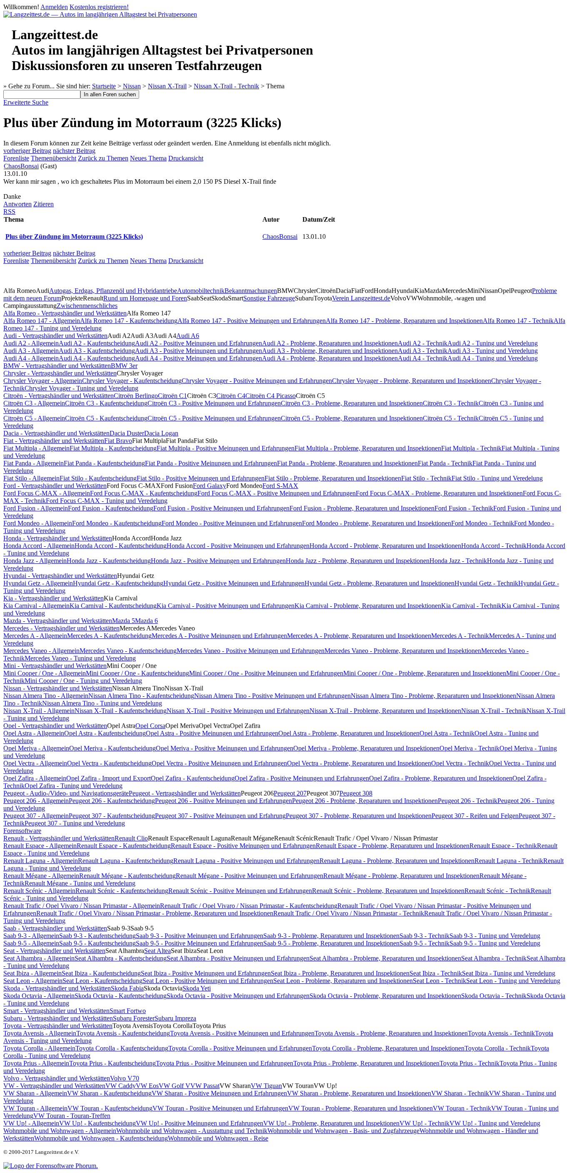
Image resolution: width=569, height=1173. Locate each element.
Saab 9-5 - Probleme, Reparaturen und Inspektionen (331, 943)
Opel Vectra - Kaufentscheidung (109, 763)
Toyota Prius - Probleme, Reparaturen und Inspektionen (366, 1063)
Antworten (17, 204)
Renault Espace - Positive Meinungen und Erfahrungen (243, 845)
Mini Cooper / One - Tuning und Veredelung (83, 680)
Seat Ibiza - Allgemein (32, 973)
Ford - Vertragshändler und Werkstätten (55, 485)
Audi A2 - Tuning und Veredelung (492, 343)
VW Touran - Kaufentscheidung (109, 1108)
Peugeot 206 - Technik (467, 800)
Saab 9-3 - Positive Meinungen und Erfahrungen (199, 935)
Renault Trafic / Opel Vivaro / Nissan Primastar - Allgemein (81, 905)
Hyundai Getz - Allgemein (38, 583)
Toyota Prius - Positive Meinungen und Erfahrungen (224, 1063)
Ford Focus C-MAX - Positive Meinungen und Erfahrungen (276, 493)
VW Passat (205, 1085)
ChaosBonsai (21, 166)
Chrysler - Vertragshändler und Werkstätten (60, 373)
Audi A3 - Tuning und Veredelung (492, 350)
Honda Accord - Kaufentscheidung (121, 545)
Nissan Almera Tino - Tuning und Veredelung (102, 703)
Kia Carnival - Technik (471, 605)
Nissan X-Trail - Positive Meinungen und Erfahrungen (238, 710)
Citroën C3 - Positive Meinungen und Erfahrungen (214, 403)
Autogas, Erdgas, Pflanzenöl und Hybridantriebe (113, 290)
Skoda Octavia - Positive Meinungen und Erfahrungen (238, 995)
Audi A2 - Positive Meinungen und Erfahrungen (198, 343)
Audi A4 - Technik (422, 358)
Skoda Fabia (127, 988)
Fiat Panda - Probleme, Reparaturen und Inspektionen (347, 463)
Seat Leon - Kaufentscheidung (102, 980)
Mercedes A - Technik (460, 635)
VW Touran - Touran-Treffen (71, 1115)
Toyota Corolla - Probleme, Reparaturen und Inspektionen (388, 1048)
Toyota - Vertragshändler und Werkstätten (57, 1025)
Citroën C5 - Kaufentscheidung (106, 418)
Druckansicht (185, 158)
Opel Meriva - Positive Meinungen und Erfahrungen (224, 748)
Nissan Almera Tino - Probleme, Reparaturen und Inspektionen (433, 695)
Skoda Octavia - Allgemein (39, 995)
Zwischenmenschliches (87, 305)
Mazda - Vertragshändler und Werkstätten (57, 620)
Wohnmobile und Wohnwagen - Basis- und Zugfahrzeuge (343, 1130)
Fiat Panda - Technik (445, 463)
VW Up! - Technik (424, 1123)
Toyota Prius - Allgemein (36, 1063)
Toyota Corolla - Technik (497, 1048)
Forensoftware (22, 830)
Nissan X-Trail (167, 86)
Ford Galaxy (209, 485)
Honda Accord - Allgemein (39, 545)
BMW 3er (124, 365)
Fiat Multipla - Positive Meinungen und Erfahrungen (225, 448)
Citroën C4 (230, 395)
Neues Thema (148, 158)
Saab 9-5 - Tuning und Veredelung (494, 943)
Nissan (132, 86)
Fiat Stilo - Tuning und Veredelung (497, 478)
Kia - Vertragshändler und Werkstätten (53, 598)
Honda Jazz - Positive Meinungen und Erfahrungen (218, 560)
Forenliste (16, 158)
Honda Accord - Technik (494, 545)
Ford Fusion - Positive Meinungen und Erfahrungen (221, 508)
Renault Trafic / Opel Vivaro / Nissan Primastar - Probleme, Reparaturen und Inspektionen (154, 913)
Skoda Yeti (196, 988)
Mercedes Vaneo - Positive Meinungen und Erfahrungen (250, 650)
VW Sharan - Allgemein (35, 1093)
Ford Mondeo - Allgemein (37, 523)
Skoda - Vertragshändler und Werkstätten (57, 988)
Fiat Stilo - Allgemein (31, 478)
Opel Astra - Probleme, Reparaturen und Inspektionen (348, 733)
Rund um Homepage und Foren (145, 298)
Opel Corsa (150, 725)
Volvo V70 (124, 1078)
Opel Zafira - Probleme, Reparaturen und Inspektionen (440, 778)
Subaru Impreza (175, 1018)
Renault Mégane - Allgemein (41, 875)
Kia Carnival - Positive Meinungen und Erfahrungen (225, 605)
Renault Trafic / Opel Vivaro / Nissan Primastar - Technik (348, 913)
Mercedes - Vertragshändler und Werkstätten (61, 628)
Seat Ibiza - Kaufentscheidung (101, 973)
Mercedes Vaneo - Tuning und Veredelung (80, 658)
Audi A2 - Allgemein (31, 343)
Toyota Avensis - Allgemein (39, 1033)
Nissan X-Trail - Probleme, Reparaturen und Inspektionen (385, 710)
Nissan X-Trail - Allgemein (39, 710)
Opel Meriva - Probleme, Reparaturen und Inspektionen (366, 748)
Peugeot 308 (355, 793)
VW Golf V (174, 1085)
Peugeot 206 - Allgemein (36, 800)
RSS (9, 211)
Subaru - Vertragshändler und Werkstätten (58, 1018)
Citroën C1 (172, 395)
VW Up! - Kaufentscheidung (97, 1123)
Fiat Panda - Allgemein (33, 463)
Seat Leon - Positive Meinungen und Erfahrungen (207, 980)
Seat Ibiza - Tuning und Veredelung (508, 973)
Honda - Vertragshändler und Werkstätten (57, 538)
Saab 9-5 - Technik (424, 943)
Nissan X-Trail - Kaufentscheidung (121, 710)
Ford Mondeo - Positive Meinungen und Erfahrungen (232, 523)
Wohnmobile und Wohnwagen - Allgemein (59, 1130)
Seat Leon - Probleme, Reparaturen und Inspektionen (343, 980)
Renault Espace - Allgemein (40, 845)
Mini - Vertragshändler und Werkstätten (55, 665)
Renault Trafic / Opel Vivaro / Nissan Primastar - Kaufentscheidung (248, 905)
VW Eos (147, 1085)
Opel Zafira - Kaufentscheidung (193, 778)
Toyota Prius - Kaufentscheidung (112, 1063)
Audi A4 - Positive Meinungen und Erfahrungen (198, 358)
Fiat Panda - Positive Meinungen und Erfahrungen (211, 463)
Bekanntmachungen (251, 290)
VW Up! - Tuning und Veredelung (494, 1123)
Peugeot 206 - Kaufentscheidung (112, 800)
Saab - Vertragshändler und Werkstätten (55, 928)
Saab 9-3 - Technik (424, 935)
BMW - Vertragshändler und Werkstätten (57, 365)
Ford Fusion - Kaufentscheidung (110, 508)
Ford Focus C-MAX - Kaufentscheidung (143, 493)
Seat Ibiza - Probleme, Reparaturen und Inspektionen (340, 973)
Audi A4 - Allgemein (31, 358)
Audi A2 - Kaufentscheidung (97, 343)
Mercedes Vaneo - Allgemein (41, 650)
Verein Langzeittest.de (361, 298)
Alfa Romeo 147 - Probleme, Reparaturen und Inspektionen (404, 320)
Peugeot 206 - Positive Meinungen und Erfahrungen (223, 800)
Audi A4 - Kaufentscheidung (97, 358)
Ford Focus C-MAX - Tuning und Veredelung (106, 500)
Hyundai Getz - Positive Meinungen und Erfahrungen (233, 583)
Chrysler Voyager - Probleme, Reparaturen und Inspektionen (411, 380)
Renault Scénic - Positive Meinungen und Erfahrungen (240, 890)
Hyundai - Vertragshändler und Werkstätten (60, 575)
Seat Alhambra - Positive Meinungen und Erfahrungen (238, 958)
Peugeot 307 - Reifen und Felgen (475, 815)
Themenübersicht (53, 158)
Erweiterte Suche (25, 102)
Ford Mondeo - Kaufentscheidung (117, 523)
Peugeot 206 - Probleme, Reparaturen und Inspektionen (365, 800)
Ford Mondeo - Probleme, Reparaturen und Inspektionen (376, 523)
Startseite (104, 86)
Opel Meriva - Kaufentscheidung (112, 748)
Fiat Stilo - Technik (426, 478)
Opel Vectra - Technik (460, 763)
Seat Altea (157, 950)
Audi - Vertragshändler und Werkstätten (55, 335)
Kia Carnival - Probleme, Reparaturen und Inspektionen (367, 605)
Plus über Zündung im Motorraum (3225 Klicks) (74, 236)
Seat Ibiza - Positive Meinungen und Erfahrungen (206, 973)
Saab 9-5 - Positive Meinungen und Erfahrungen (199, 943)
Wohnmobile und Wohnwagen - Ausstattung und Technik (191, 1130)
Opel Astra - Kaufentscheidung (105, 733)
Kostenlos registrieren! (99, 6)
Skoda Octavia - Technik (494, 995)
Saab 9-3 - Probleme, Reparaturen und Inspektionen (331, 935)
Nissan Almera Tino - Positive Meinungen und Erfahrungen (272, 695)
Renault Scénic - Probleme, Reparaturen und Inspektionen (388, 890)
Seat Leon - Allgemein (32, 980)
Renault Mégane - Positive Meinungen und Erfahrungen (249, 875)
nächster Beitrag (74, 150)
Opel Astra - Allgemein (33, 733)
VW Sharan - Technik (460, 1093)
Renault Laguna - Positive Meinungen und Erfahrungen (246, 860)
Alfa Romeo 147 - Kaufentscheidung (128, 320)
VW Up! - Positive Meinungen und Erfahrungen (199, 1123)
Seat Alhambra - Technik (494, 958)
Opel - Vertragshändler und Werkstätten (55, 725)
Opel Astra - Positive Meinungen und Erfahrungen (212, 733)
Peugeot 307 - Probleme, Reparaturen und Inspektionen (359, 815)
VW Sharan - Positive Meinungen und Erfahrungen (219, 1093)
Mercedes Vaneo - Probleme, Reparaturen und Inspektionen (402, 650)
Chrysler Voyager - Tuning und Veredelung (81, 388)
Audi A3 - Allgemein (31, 350)
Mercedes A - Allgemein (35, 635)
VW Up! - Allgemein (31, 1123)
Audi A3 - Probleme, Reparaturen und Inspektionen (330, 350)
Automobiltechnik (201, 290)
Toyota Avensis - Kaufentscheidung (123, 1033)
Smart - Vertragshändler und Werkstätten (56, 1010)
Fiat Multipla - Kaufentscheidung (113, 448)
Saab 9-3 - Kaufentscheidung (97, 935)
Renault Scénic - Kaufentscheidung (121, 890)
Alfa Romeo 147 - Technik (518, 320)
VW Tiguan (266, 1085)
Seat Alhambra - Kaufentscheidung (121, 958)
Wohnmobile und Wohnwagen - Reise (218, 1138)
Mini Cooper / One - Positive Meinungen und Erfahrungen (266, 673)
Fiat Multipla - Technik (471, 448)
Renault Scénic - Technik (497, 890)
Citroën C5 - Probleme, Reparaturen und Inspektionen (352, 418)
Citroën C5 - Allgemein (34, 418)
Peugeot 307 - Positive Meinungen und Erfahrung (220, 815)
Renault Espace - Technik (503, 845)
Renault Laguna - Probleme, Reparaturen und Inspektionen (396, 860)
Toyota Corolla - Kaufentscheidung (121, 1048)
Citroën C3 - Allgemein (34, 403)
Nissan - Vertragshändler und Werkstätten (57, 688)
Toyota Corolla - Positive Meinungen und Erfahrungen (240, 1048)
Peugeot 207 (290, 793)
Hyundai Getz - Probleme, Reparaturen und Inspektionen (379, 583)
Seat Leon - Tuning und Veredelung (513, 980)
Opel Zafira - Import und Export (108, 778)
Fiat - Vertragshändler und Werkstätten (53, 440)
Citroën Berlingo (136, 395)
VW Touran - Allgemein (35, 1108)
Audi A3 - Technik (422, 350)
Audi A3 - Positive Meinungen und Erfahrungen (198, 350)
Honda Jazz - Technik (458, 560)
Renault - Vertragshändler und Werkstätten (59, 838)
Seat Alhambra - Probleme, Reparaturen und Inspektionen (385, 958)
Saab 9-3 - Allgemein (31, 935)
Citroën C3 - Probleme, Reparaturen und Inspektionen (352, 403)
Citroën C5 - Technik (451, 418)
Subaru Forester (134, 1018)
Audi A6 (187, 335)
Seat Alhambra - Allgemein (39, 958)
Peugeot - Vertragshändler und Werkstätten (185, 793)
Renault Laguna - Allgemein (40, 860)
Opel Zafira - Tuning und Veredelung (73, 785)
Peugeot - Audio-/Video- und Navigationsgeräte (66, 793)
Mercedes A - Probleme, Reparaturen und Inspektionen (359, 635)
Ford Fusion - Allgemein (35, 508)
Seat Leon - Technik (439, 980)
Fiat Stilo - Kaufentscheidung (98, 478)
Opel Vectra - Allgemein (35, 763)
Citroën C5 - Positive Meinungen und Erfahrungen (214, 418)
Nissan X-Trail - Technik (226, 86)
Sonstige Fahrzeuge (269, 298)
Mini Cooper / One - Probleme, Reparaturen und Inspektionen (424, 673)
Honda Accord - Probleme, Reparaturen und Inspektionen (385, 545)
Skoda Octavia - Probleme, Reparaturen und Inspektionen (385, 995)
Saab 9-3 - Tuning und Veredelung (494, 935)
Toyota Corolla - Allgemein (39, 1048)
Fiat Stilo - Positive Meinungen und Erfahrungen (201, 478)
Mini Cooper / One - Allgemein (44, 673)
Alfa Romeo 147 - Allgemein (41, 320)
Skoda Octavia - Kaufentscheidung (121, 995)
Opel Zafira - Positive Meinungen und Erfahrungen (302, 778)
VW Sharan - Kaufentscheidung (109, 1093)
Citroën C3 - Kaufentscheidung (106, 403)
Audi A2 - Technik (422, 343)
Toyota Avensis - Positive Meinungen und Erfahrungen (242, 1033)
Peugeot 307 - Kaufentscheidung (112, 815)
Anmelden (54, 6)
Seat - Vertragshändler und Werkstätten (54, 950)
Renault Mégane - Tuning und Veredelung (80, 883)
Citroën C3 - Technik (451, 403)
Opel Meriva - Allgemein (36, 748)
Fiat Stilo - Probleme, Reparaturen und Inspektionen (333, 478)
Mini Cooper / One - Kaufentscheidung (137, 673)
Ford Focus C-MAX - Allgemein (46, 493)
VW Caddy (120, 1085)
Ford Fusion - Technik (463, 508)
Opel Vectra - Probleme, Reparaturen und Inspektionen (359, 763)
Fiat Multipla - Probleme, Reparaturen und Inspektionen (367, 448)
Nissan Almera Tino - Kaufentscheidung (141, 695)
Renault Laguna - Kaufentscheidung (125, 860)
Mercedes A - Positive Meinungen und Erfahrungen (219, 635)
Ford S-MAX (280, 485)
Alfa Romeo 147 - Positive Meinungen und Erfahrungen (251, 320)
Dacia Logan (161, 433)
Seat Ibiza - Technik (435, 973)
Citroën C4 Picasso (270, 395)
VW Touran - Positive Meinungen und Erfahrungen (220, 1108)
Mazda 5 (123, 620)
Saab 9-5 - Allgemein (31, 943)
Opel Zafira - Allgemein (34, 778)
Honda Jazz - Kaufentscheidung (109, 560)
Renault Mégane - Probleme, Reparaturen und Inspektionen (401, 875)
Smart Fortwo (128, 1010)
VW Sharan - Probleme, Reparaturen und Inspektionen (359, 1093)
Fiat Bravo (118, 440)
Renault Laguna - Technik (508, 860)
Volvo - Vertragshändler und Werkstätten (56, 1078)
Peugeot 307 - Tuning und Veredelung (75, 823)
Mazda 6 (146, 620)
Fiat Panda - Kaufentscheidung (104, 463)
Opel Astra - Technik (446, 733)
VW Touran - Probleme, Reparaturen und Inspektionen (360, 1108)
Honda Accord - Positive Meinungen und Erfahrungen (238, 545)
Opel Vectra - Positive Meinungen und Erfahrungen (219, 763)
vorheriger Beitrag (27, 150)
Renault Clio (131, 838)
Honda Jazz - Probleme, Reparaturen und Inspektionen (357, 560)
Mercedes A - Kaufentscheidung (109, 635)
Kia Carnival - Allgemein (36, 605)
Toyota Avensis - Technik (501, 1033)
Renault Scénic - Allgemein (39, 890)
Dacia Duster (127, 433)
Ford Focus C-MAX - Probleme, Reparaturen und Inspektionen (439, 493)
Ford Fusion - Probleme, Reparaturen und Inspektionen (361, 508)
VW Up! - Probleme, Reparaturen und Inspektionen (331, 1123)
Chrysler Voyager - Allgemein (42, 380)
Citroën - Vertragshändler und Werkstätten (58, 395)
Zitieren (43, 204)
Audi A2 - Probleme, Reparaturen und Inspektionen (330, 343)
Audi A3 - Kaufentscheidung (97, 350)
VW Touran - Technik (462, 1108)
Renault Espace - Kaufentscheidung (124, 845)
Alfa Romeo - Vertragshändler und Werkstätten (65, 313)
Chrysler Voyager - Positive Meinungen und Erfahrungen (257, 380)
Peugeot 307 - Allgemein (36, 815)
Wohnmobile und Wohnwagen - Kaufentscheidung (101, 1138)
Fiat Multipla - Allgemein (36, 448)
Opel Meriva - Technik (469, 748)
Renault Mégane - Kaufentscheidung (127, 875)
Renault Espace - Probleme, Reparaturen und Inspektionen (392, 845)
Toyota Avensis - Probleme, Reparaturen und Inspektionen (391, 1033)
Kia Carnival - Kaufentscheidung (113, 605)
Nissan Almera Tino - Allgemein (45, 695)
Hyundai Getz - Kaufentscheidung (118, 583)
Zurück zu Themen (103, 158)
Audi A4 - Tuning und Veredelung (492, 358)
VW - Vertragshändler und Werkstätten (54, 1085)
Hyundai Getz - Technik (486, 583)
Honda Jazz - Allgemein (35, 560)
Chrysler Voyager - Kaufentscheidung (132, 380)
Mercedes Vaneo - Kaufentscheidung (128, 650)
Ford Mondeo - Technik (482, 523)
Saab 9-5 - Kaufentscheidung (97, 943)
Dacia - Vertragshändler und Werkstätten (56, 433)
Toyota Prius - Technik (469, 1063)
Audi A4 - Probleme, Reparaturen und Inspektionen (330, 358)
